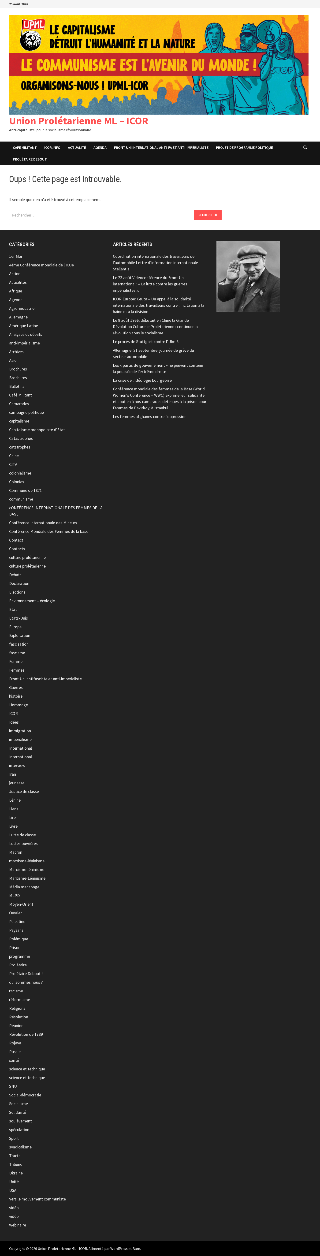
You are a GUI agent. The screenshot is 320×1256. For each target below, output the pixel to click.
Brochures (18, 369)
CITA (13, 464)
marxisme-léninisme (27, 861)
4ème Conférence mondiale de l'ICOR (41, 265)
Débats (15, 574)
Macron (15, 852)
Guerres (16, 687)
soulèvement (20, 1121)
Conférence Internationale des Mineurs (43, 522)
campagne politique (26, 412)
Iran (12, 774)
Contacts (17, 548)
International (20, 748)
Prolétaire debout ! (30, 159)
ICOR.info (52, 147)
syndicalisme (20, 1147)
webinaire (17, 1225)
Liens (13, 808)
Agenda (100, 147)
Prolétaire (18, 965)
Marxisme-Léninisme (27, 878)
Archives (16, 351)
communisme (21, 499)
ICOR (13, 713)
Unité (14, 1181)
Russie (15, 1051)
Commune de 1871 (25, 490)
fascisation (19, 644)
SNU (13, 1086)
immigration (20, 730)
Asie (12, 360)
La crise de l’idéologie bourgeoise (142, 380)
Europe (15, 626)
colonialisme (20, 473)
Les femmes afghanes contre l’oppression (149, 416)
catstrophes (19, 447)
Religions (17, 1008)
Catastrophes (21, 438)
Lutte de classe (22, 834)
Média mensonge (24, 887)
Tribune (15, 1164)
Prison (14, 947)
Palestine (17, 921)
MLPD (14, 895)
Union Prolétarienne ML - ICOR (62, 1248)
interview (17, 765)
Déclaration (19, 583)
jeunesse (16, 782)
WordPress (119, 1248)
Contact (16, 540)
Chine (14, 455)
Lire (12, 817)
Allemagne (18, 317)
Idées (14, 722)
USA (12, 1190)
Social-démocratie (25, 1095)
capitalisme (19, 421)
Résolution (18, 1017)
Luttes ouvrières (23, 843)
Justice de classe (24, 791)
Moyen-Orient (21, 904)
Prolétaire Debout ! (26, 973)
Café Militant (25, 147)
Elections (17, 592)
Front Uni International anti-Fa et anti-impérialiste (161, 147)
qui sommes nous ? (26, 982)
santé (14, 1060)
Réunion (16, 1025)
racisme (16, 991)
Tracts (14, 1155)
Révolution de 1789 (26, 1034)
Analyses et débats (25, 334)
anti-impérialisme (24, 343)
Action (14, 273)
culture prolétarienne (27, 557)
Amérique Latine (23, 325)
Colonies (16, 481)
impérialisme (20, 739)
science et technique (27, 1069)
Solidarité (17, 1112)
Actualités (18, 282)
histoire (15, 696)
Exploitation (19, 635)
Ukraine (16, 1173)
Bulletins (16, 386)
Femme (15, 661)
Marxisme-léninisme (26, 869)
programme (19, 956)
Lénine (15, 800)
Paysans (16, 930)
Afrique (15, 291)
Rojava (15, 1043)
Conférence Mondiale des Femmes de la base (48, 531)
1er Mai (15, 256)
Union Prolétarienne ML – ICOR (78, 120)
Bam (136, 1248)
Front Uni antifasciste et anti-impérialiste (45, 678)
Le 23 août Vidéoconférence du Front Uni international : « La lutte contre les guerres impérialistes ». (150, 284)
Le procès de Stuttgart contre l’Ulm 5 (146, 341)
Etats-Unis (18, 618)
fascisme (17, 652)
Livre (13, 826)
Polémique (18, 939)
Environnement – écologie (32, 600)
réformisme (19, 999)
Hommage (18, 704)
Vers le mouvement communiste (37, 1199)
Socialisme (18, 1103)
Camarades (19, 403)
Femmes (16, 670)
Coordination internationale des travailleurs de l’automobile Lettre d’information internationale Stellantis (155, 263)
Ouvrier (15, 913)
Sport (14, 1138)
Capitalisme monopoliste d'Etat (37, 429)
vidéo (14, 1207)
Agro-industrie (21, 308)
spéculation (19, 1129)
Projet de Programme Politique (244, 147)
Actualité (77, 147)
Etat (13, 609)
